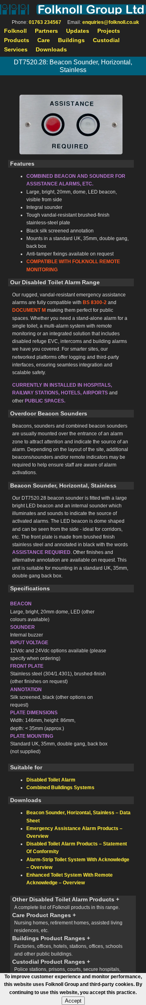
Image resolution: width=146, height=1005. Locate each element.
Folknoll (15, 31)
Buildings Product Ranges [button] (67, 945)
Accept (73, 1001)
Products (16, 40)
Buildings (71, 40)
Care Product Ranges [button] (67, 922)
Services (16, 49)
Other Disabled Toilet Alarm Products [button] (66, 903)
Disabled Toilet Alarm (50, 780)
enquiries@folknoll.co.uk (110, 22)
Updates (77, 31)
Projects (108, 31)
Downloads (51, 49)
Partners (46, 31)
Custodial (106, 40)
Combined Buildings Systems (60, 787)
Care (43, 40)
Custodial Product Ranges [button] (66, 969)
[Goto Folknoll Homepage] (73, 9)
